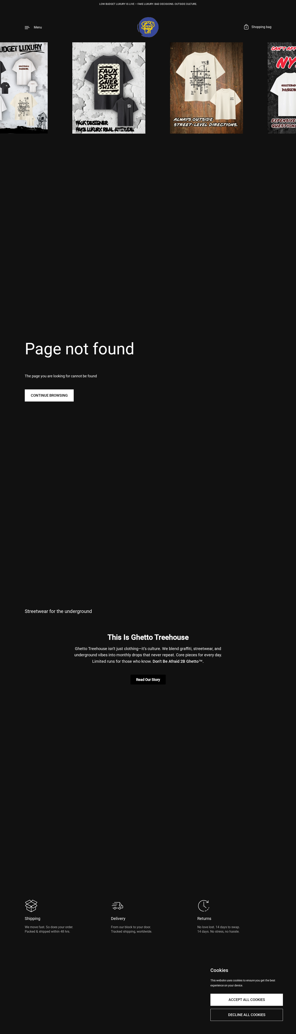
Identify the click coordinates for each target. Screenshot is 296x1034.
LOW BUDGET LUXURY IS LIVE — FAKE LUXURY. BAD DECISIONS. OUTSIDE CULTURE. (148, 4)
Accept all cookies (247, 1000)
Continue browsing (49, 395)
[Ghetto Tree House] (147, 27)
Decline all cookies (246, 1015)
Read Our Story (148, 679)
